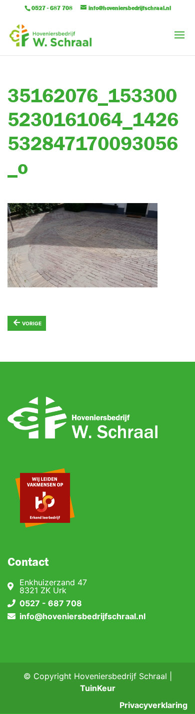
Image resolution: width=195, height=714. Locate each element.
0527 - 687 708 (51, 603)
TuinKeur (98, 688)
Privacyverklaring (154, 705)
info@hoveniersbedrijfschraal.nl (83, 616)
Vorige (27, 322)
